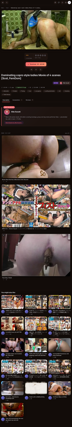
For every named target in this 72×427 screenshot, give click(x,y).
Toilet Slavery (7, 94)
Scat (7, 7)
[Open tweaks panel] (65, 2)
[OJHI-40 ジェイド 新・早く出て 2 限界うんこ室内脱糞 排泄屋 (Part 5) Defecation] (59, 370)
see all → (68, 133)
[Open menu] (2, 2)
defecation (6, 91)
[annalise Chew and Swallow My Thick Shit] (12, 348)
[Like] (36, 69)
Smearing (67, 91)
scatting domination (50, 91)
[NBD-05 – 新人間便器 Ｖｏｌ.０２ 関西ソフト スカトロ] (36, 327)
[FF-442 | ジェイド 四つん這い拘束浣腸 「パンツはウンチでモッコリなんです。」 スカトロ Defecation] (36, 370)
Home (2, 7)
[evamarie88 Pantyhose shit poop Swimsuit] (59, 348)
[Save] (40, 69)
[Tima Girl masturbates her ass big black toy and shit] (12, 413)
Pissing (23, 91)
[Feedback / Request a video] (58, 2)
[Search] (6, 2)
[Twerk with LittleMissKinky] (36, 390)
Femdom (15, 91)
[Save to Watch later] (21, 297)
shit (60, 91)
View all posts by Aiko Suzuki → (13, 122)
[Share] (31, 69)
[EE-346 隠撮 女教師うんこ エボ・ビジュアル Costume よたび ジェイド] (12, 370)
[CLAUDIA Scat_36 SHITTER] (12, 326)
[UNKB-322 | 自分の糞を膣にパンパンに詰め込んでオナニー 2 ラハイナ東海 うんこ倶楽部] (12, 305)
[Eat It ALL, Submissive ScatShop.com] (12, 391)
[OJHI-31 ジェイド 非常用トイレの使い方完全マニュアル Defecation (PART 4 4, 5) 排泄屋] (36, 305)
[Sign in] (69, 2)
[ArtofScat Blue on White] (59, 390)
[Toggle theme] (62, 2)
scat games (38, 91)
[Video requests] (55, 2)
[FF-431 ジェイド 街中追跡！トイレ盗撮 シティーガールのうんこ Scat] (59, 327)
